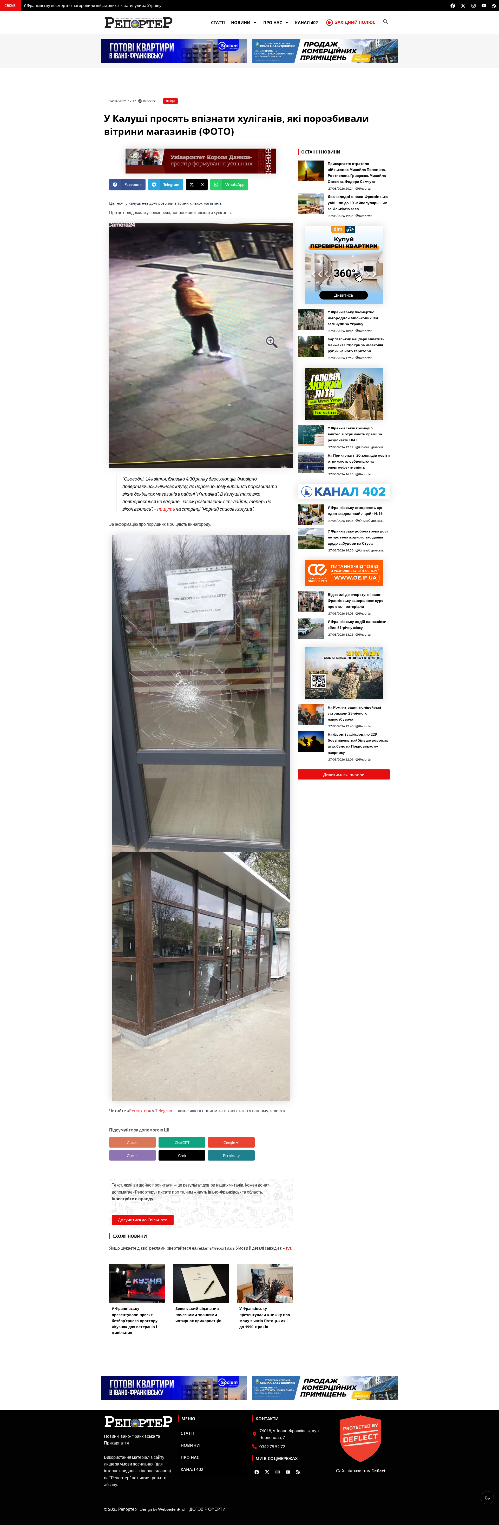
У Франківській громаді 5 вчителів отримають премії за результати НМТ (355, 434)
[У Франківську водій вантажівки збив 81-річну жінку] (311, 628)
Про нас (272, 22)
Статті (218, 22)
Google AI (231, 1142)
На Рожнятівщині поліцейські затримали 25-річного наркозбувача (354, 713)
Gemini (133, 1155)
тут (288, 1248)
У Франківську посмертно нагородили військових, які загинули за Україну (353, 318)
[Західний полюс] (329, 22)
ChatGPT (182, 1142)
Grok (182, 1155)
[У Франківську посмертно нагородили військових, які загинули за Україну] (311, 319)
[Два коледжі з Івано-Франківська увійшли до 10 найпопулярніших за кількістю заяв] (311, 204)
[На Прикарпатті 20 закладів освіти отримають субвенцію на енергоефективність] (311, 462)
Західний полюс (355, 22)
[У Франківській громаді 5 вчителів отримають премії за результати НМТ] (311, 435)
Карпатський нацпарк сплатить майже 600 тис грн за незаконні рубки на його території (356, 345)
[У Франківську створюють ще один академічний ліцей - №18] (311, 514)
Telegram (164, 1111)
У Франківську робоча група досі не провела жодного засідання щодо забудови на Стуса (358, 537)
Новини (240, 22)
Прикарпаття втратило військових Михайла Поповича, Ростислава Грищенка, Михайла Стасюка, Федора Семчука (357, 172)
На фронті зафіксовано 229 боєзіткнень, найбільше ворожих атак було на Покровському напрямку (358, 743)
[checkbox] (487, 1497)
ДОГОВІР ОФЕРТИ (207, 1509)
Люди (170, 101)
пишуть (166, 509)
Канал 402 (306, 22)
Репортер (139, 1111)
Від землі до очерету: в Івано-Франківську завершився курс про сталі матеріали (355, 600)
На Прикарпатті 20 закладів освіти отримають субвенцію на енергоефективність (359, 461)
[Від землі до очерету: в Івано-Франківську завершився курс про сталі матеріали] (311, 601)
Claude (132, 1142)
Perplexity (231, 1155)
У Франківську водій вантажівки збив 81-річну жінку (357, 624)
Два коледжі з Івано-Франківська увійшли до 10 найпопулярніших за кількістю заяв (358, 202)
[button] (127, 184)
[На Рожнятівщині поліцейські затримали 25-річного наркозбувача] (311, 714)
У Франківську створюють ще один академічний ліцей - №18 (355, 510)
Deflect (378, 1470)
